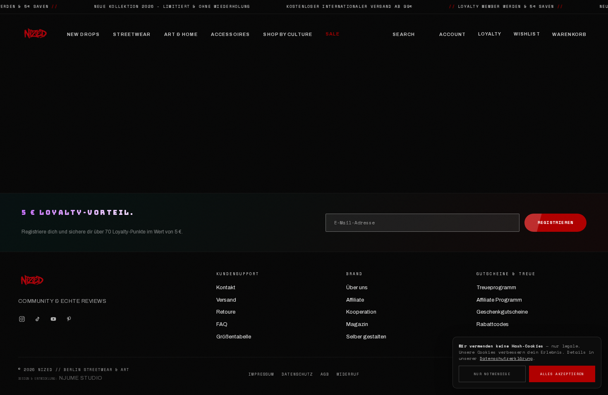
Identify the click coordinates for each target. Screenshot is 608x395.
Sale (332, 33)
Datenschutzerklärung (506, 358)
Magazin (357, 324)
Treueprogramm (496, 287)
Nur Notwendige (492, 373)
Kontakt (225, 287)
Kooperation (361, 312)
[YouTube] (53, 319)
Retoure (225, 312)
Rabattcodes (492, 324)
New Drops (83, 34)
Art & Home (181, 34)
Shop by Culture (287, 34)
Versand (226, 300)
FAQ (221, 324)
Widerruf (348, 374)
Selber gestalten (366, 337)
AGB (325, 374)
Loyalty (490, 33)
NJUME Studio (81, 378)
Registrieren (555, 222)
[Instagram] (22, 319)
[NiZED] (35, 34)
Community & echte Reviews (62, 301)
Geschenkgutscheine (502, 312)
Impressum (261, 374)
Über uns (357, 287)
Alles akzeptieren (562, 373)
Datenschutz (297, 374)
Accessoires (230, 34)
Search (404, 34)
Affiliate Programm (499, 300)
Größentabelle (233, 337)
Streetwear (132, 34)
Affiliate (355, 300)
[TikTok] (37, 319)
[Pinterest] (69, 319)
